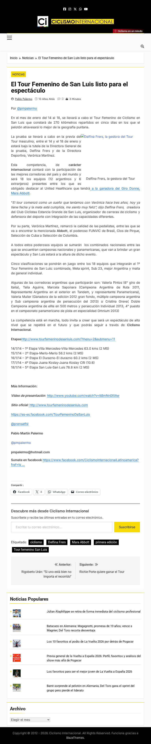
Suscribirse (127, 527)
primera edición (106, 542)
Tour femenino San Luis (30, 550)
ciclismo (36, 542)
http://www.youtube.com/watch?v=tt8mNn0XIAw (83, 396)
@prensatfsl (20, 424)
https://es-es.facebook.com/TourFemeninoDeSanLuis (50, 414)
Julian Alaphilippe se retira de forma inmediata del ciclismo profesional (94, 611)
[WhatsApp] (80, 9)
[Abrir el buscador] (142, 46)
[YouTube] (86, 9)
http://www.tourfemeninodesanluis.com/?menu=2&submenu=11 (68, 339)
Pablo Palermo (23, 99)
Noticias (18, 74)
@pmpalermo (27, 108)
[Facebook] (64, 9)
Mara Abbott (80, 542)
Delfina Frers (57, 542)
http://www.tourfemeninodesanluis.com (58, 405)
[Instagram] (69, 9)
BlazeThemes (75, 737)
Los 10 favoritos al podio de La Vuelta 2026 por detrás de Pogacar (90, 641)
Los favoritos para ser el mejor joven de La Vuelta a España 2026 (89, 671)
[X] (75, 9)
